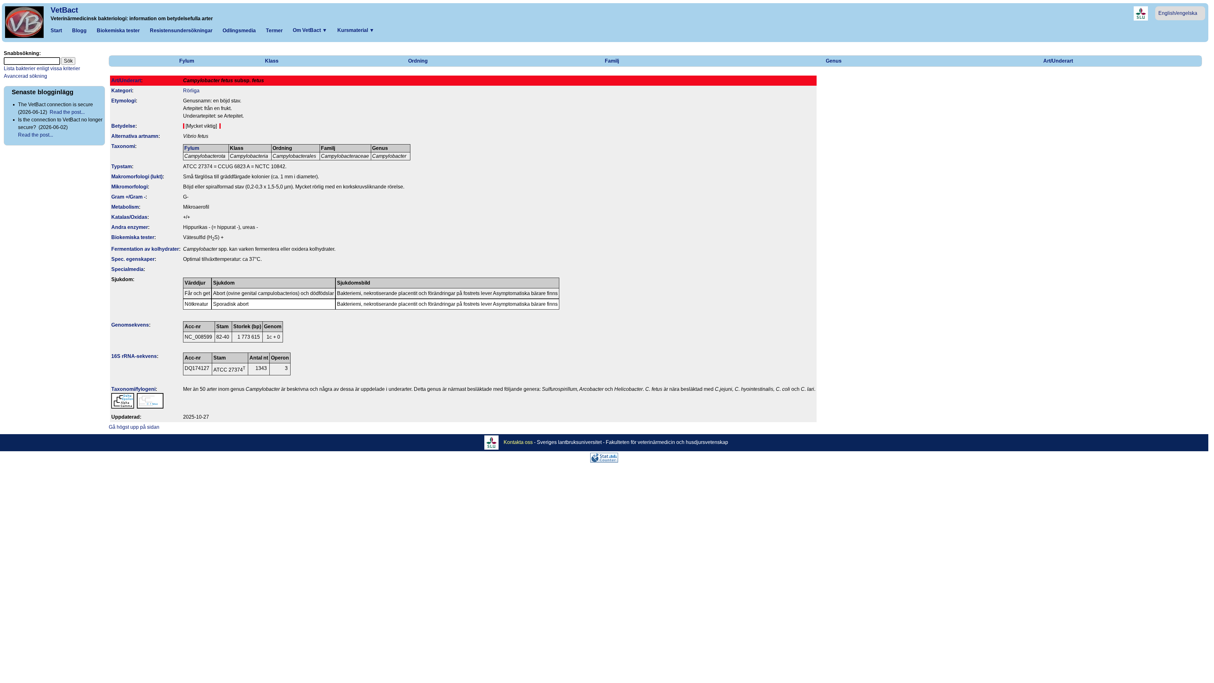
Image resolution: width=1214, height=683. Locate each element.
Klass (272, 61)
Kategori (121, 90)
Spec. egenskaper (133, 259)
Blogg (79, 30)
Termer (274, 30)
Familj (612, 61)
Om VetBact (310, 30)
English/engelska (1177, 13)
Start (56, 30)
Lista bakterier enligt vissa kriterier (42, 68)
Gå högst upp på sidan (134, 427)
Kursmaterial (355, 30)
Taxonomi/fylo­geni (133, 389)
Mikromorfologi (129, 186)
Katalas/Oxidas (129, 217)
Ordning (418, 61)
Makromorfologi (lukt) (136, 176)
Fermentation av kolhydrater (145, 249)
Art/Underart (1058, 61)
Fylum (186, 61)
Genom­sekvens (130, 325)
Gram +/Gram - (128, 197)
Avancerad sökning (25, 76)
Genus (834, 61)
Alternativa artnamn (134, 136)
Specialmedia (127, 269)
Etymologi (123, 100)
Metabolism (125, 207)
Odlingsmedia (239, 30)
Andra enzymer (129, 227)
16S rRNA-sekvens (134, 356)
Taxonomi (123, 146)
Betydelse (123, 126)
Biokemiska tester (118, 30)
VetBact (64, 10)
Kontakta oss (518, 442)
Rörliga (191, 90)
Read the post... (67, 112)
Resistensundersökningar (181, 30)
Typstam (121, 166)
